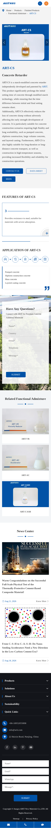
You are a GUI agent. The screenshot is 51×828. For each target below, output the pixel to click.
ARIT (44, 86)
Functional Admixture (17, 13)
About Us (10, 696)
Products (18, 10)
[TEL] (25, 825)
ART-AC (25, 475)
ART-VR (25, 439)
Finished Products (32, 10)
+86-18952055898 (17, 723)
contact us (12, 171)
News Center (25, 531)
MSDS (9, 179)
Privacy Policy (32, 819)
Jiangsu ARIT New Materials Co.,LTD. (30, 809)
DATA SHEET (36, 171)
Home (8, 10)
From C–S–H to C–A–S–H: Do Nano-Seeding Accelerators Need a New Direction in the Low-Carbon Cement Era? (25, 647)
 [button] (4, 42)
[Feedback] (42, 825)
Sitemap (16, 819)
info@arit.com (15, 730)
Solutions (10, 688)
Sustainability (12, 704)
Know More (42, 601)
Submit (15, 374)
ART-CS (32, 13)
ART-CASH (25, 512)
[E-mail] (8, 825)
